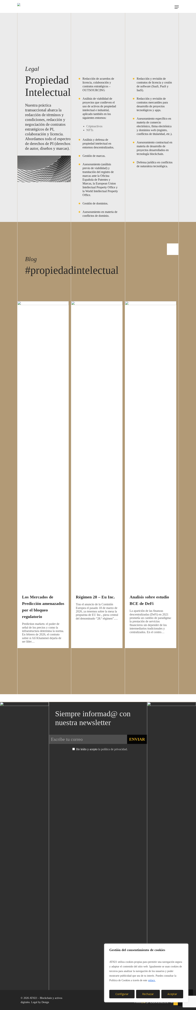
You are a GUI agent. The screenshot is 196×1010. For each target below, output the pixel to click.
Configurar (121, 994)
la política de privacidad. (113, 749)
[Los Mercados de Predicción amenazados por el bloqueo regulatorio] (44, 497)
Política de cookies (172, 1002)
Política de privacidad (146, 1002)
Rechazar (148, 994)
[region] (146, 973)
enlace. (152, 980)
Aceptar (172, 994)
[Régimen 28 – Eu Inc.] (98, 497)
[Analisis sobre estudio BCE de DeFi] (152, 497)
